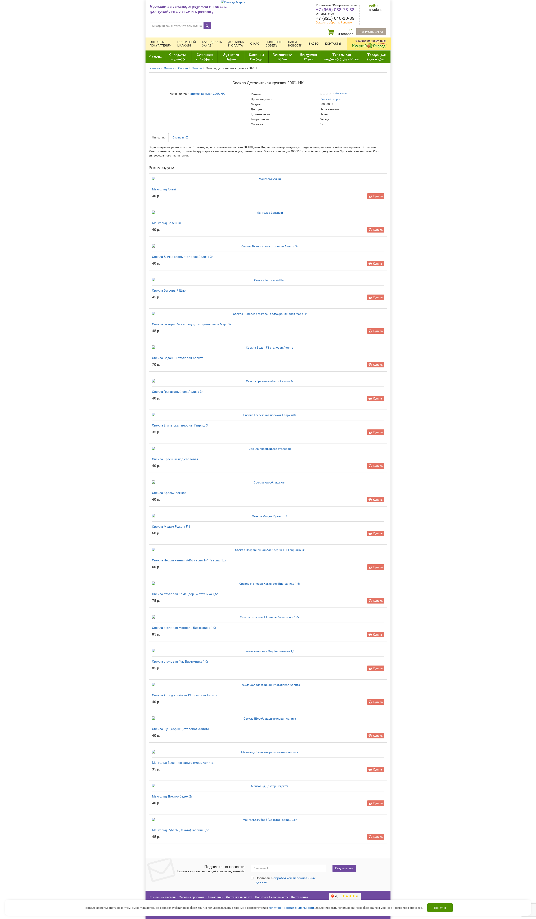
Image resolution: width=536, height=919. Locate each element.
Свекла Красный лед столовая (175, 459)
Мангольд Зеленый (166, 223)
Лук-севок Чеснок (231, 56)
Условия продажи (191, 897)
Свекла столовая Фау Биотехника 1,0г (180, 661)
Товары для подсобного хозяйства (341, 56)
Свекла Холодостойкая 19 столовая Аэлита (184, 695)
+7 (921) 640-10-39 (335, 18)
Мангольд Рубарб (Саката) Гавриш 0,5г (180, 830)
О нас (254, 43)
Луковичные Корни (282, 56)
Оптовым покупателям (160, 43)
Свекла (197, 68)
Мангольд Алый (164, 189)
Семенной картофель (204, 56)
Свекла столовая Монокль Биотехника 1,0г (184, 628)
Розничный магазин (186, 43)
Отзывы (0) (180, 137)
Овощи (183, 68)
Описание (158, 137)
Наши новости (295, 43)
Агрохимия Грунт (308, 56)
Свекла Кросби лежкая (169, 493)
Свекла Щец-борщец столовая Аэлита (180, 729)
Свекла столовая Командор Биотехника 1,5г (185, 594)
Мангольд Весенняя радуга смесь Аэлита (183, 763)
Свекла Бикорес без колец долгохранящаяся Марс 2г (191, 324)
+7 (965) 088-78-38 (335, 9)
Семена (155, 56)
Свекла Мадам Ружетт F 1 (171, 527)
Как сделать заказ (212, 43)
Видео (313, 43)
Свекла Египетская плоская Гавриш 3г (180, 425)
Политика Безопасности (272, 897)
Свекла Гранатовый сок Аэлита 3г (177, 392)
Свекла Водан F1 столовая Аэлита (177, 358)
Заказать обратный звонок (334, 22)
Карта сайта (299, 897)
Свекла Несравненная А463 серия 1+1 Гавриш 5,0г (189, 560)
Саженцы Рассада (256, 56)
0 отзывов (341, 93)
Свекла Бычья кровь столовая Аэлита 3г (182, 257)
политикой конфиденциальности (291, 907)
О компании (215, 897)
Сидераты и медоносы (178, 56)
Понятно (440, 907)
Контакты (333, 43)
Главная (154, 68)
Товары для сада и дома (376, 56)
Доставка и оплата (236, 43)
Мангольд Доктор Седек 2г (172, 796)
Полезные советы (274, 43)
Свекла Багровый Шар (169, 290)
